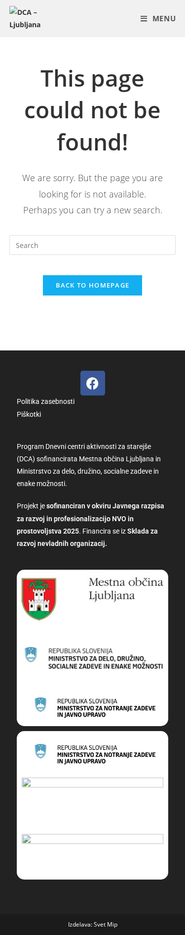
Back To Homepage (93, 285)
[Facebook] (92, 383)
